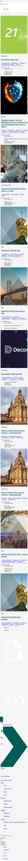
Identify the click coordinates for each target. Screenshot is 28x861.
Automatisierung (5, 63)
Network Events (7, 788)
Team (5, 825)
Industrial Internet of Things (8, 562)
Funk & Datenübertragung (15, 256)
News (5, 785)
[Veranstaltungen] (2, 731)
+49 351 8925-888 (5, 776)
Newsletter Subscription (6, 724)
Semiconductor (5, 437)
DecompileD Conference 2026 (11, 374)
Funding (17, 625)
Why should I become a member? (10, 667)
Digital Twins (21, 318)
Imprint (5, 846)
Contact (5, 855)
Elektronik (22, 63)
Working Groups (7, 800)
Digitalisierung (14, 63)
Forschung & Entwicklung (8, 64)
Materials (25, 130)
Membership (6, 816)
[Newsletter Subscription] (14, 747)
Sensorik (4, 499)
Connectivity (5, 378)
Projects (5, 804)
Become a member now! (14, 685)
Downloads (6, 858)
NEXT (5, 795)
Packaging (4, 131)
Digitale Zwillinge (6, 319)
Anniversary (4, 489)
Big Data (15, 377)
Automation (16, 316)
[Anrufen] (2, 737)
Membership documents (8, 665)
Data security (12, 378)
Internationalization (21, 562)
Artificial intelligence (6, 316)
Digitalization (24, 319)
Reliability (22, 132)
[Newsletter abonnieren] (2, 744)
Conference (4, 56)
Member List (7, 813)
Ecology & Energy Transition (9, 561)
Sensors (12, 437)
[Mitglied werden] (2, 723)
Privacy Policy (6, 849)
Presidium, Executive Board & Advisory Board (15, 822)
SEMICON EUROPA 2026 (10, 250)
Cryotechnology (10, 130)
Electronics (18, 130)
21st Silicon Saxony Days (10, 59)
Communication (5, 194)
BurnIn (3, 130)
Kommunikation (15, 194)
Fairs (2, 247)
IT (8, 380)
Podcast (5, 791)
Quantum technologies (12, 132)
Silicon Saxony (14, 380)
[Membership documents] (14, 651)
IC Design (20, 65)
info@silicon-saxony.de (6, 780)
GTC (5, 852)
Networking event (6, 185)
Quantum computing (14, 131)
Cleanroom (14, 318)
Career (5, 828)
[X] (1, 839)
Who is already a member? (8, 670)
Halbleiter (13, 65)
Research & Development (15, 436)
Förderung (10, 255)
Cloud (20, 377)
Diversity (22, 254)
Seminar (3, 116)
